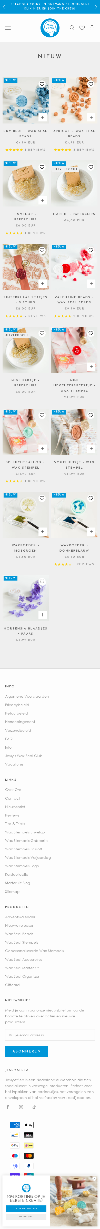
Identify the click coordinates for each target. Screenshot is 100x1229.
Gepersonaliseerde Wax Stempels (34, 950)
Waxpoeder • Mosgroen (25, 548)
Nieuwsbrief (15, 806)
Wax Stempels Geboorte (26, 840)
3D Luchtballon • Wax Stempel (25, 465)
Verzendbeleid (18, 730)
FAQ (9, 739)
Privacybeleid (17, 705)
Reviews (12, 815)
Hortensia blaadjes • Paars (25, 631)
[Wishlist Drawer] (82, 28)
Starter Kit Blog (17, 883)
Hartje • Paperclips (74, 214)
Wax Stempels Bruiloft (23, 849)
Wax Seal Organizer (22, 976)
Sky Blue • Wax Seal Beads (25, 134)
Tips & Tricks (15, 823)
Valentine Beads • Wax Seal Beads (74, 300)
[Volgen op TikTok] (34, 1107)
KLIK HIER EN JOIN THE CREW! (50, 8)
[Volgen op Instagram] (21, 1107)
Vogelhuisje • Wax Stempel (74, 465)
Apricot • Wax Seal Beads (74, 134)
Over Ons (13, 789)
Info (8, 747)
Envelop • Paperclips (25, 217)
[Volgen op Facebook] (7, 1107)
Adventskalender (20, 917)
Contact (12, 798)
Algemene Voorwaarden (27, 696)
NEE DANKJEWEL (26, 1217)
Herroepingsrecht (20, 721)
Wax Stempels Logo (22, 866)
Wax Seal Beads (19, 934)
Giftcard (12, 985)
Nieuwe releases (19, 925)
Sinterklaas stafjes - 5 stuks (25, 300)
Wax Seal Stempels (21, 942)
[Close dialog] (94, 1179)
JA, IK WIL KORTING (26, 1209)
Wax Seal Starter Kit (22, 968)
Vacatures (14, 764)
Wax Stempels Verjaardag (28, 857)
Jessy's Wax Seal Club (24, 755)
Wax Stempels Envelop (25, 832)
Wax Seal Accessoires (23, 959)
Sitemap (12, 891)
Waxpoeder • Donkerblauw (74, 548)
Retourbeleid (16, 713)
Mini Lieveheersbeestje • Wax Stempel (74, 386)
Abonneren (27, 1051)
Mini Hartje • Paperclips (26, 383)
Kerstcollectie (16, 874)
